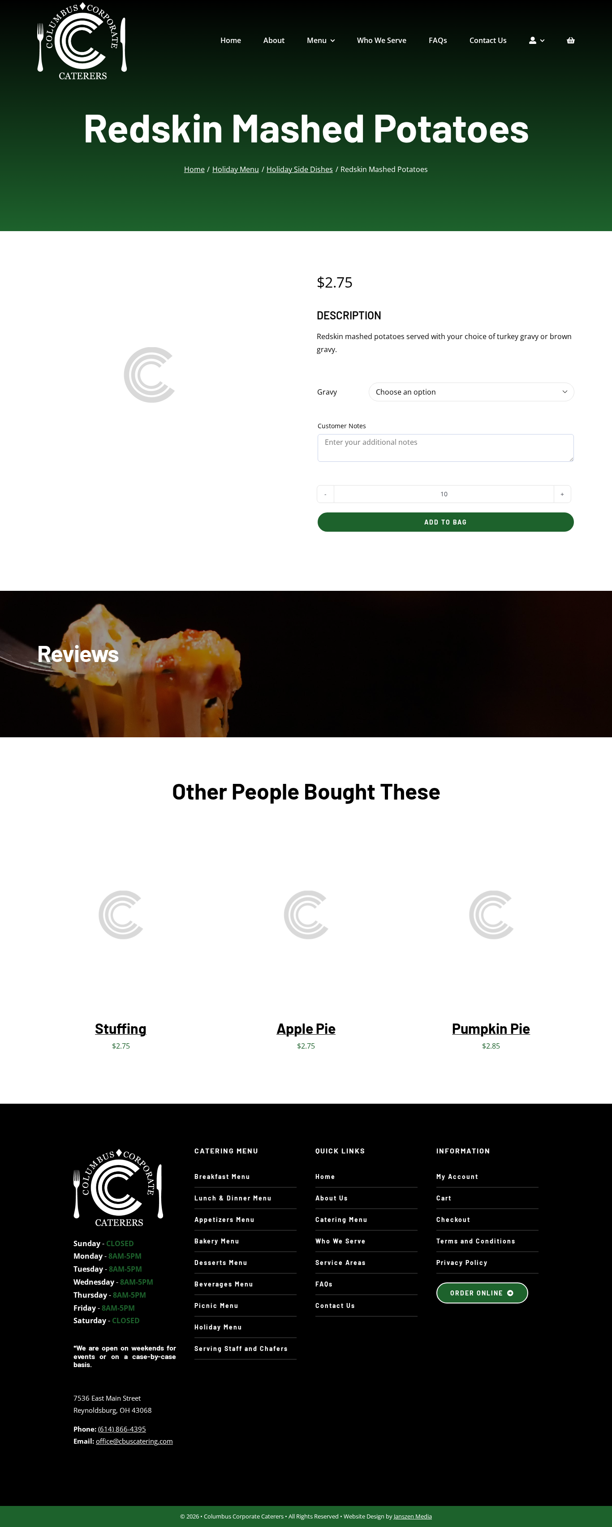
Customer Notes (342, 426)
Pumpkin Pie (491, 1028)
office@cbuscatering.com (134, 1441)
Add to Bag (445, 522)
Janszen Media (413, 1516)
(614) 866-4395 (122, 1428)
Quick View (146, 917)
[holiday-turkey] (118, 1152)
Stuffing (121, 1028)
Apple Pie (306, 1028)
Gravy (327, 392)
